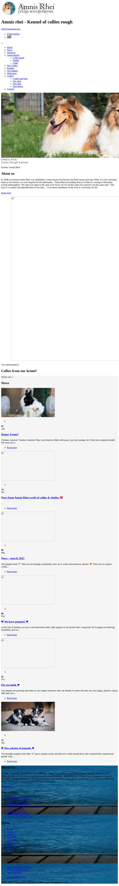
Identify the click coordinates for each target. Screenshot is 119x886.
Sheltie (16, 60)
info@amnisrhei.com (10, 29)
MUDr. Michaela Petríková (19, 867)
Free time (17, 84)
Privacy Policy (13, 847)
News (9, 50)
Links (15, 63)
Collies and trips (20, 78)
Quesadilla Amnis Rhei (17, 804)
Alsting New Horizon (17, 811)
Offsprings (12, 73)
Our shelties (12, 71)
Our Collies (12, 65)
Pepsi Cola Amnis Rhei (17, 801)
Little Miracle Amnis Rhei (19, 798)
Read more (6, 786)
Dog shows (18, 86)
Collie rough (18, 58)
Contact (10, 89)
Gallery (10, 76)
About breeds (13, 55)
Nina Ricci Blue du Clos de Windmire (24, 806)
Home (10, 47)
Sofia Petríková (14, 872)
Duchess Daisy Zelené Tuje (19, 817)
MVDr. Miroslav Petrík (17, 870)
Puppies (10, 68)
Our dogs (17, 81)
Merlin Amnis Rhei (16, 809)
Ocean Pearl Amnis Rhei (18, 814)
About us (11, 52)
